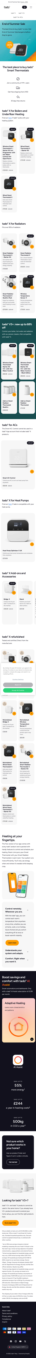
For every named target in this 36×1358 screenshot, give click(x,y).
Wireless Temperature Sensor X (25, 296)
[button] (18, 910)
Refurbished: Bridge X (7, 721)
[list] (18, 1021)
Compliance (6, 1319)
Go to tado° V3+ (10, 1223)
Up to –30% (24, 2)
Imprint (4, 1322)
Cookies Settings (18, 679)
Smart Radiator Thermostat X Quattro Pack (8, 296)
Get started (13, 1162)
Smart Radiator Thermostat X (25, 254)
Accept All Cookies (18, 690)
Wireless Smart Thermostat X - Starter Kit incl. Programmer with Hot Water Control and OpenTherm (9, 152)
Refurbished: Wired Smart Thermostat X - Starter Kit (7, 808)
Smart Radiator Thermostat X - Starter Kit (8, 255)
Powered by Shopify (24, 1353)
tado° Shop (14, 1353)
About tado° (6, 1311)
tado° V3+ (22, 13)
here (10, 504)
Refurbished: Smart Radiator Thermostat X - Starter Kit (25, 766)
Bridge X (7, 599)
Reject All (18, 685)
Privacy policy (7, 1316)
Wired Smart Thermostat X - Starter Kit (25, 148)
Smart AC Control (9, 478)
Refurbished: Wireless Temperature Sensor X (24, 723)
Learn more (12, 943)
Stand (22, 599)
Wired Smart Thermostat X (7, 196)
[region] (18, 679)
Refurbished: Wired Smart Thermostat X (7, 765)
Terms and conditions (9, 1313)
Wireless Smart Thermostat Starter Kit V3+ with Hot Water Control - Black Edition (25, 368)
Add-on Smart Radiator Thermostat (25, 403)
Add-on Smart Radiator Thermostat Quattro (8, 404)
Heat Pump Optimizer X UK (12, 551)
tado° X (13, 13)
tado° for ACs (18, 17)
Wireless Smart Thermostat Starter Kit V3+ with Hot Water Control (8, 367)
